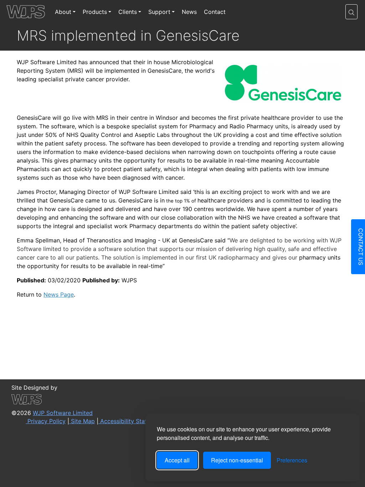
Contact (215, 11)
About (63, 11)
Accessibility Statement (131, 421)
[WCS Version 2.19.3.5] (138, 399)
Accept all (177, 460)
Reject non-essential (237, 460)
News (189, 11)
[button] (351, 11)
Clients (127, 11)
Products (95, 11)
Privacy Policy (46, 421)
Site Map (82, 421)
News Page (58, 294)
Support (159, 11)
